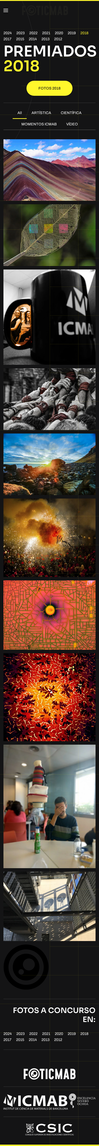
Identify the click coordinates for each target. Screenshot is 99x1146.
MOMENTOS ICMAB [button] (39, 124)
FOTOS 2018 (49, 88)
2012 (58, 39)
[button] (5, 10)
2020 (59, 33)
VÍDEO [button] (72, 124)
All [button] (19, 113)
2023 (20, 33)
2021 (46, 33)
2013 (45, 39)
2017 (7, 39)
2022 (33, 33)
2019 (72, 33)
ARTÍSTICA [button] (41, 113)
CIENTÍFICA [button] (71, 113)
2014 (33, 39)
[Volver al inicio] (45, 10)
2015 (20, 39)
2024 (7, 33)
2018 (84, 33)
